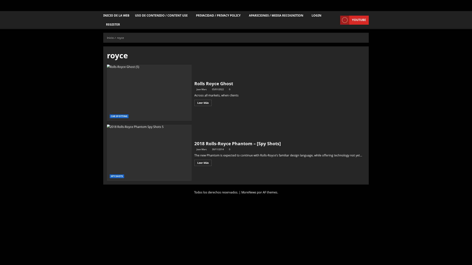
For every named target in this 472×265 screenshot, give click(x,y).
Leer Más (204, 102)
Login (316, 15)
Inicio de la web (116, 15)
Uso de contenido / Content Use (161, 15)
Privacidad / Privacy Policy (218, 15)
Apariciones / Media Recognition (276, 15)
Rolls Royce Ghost (149, 93)
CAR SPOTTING (119, 116)
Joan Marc (202, 89)
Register (113, 24)
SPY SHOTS (117, 176)
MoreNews (248, 192)
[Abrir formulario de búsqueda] (336, 20)
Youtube (359, 20)
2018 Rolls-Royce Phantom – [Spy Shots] (149, 153)
